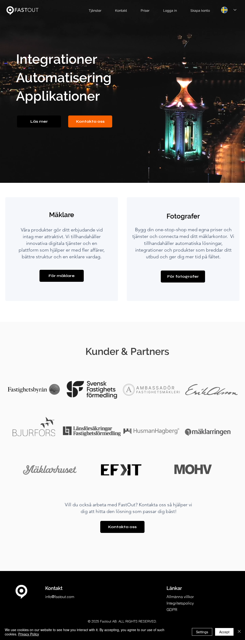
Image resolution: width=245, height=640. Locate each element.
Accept (224, 631)
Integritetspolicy (180, 603)
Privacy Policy (28, 634)
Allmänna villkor (180, 596)
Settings (202, 631)
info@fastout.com (59, 596)
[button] (98, 10)
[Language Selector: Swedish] (229, 9)
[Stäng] (239, 632)
